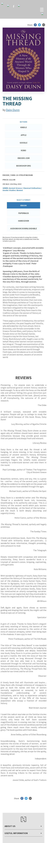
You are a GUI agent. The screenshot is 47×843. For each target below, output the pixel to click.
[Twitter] (8, 6)
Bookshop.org (23, 165)
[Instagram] (19, 6)
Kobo (23, 150)
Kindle (23, 127)
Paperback (23, 213)
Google (23, 142)
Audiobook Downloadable (23, 228)
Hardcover (23, 220)
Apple (23, 135)
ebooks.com (24, 158)
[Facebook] (13, 6)
